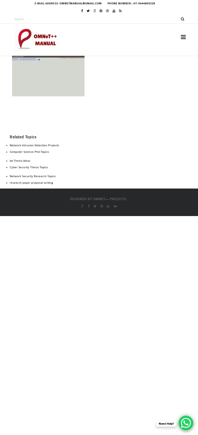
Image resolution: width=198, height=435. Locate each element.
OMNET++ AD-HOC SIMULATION (101, 247)
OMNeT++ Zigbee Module (97, 402)
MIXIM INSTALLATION (95, 173)
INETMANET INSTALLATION (100, 154)
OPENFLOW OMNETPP (95, 415)
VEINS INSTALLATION (94, 193)
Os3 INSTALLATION (92, 180)
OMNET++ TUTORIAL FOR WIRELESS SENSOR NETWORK (114, 366)
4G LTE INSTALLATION (95, 134)
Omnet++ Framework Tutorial (105, 234)
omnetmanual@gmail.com (80, 3)
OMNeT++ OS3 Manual (95, 302)
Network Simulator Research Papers (110, 241)
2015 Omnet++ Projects (97, 119)
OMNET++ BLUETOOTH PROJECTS (102, 260)
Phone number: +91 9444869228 (131, 3)
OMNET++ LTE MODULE (93, 273)
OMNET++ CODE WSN (92, 267)
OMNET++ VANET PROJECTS (99, 376)
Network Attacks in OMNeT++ (105, 221)
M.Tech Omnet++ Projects (101, 99)
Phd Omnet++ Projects (98, 86)
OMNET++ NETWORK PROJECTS (103, 308)
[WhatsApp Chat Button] (186, 423)
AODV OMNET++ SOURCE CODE (102, 208)
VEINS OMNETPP (90, 215)
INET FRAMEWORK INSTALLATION (105, 147)
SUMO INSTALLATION (94, 186)
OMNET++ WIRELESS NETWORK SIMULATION (114, 395)
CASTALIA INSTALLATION (98, 141)
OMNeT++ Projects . (110, 199)
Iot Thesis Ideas (20, 160)
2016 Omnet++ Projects (97, 112)
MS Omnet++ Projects (96, 93)
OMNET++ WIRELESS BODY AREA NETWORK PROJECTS (113, 386)
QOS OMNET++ (88, 409)
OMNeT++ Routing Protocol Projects (112, 321)
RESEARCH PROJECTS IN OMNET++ (106, 64)
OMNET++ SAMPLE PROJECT (100, 328)
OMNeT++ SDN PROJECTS (98, 334)
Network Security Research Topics (33, 176)
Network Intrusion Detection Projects (34, 145)
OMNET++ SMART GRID (96, 341)
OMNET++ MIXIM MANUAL (96, 286)
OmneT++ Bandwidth (94, 254)
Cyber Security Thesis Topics (29, 167)
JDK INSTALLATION (92, 160)
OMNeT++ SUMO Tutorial (99, 347)
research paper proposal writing (31, 182)
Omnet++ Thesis (91, 79)
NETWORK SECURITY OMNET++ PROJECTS (112, 228)
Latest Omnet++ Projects (100, 106)
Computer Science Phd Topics (29, 152)
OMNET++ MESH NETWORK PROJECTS (106, 280)
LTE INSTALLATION (92, 167)
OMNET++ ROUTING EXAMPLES (102, 315)
